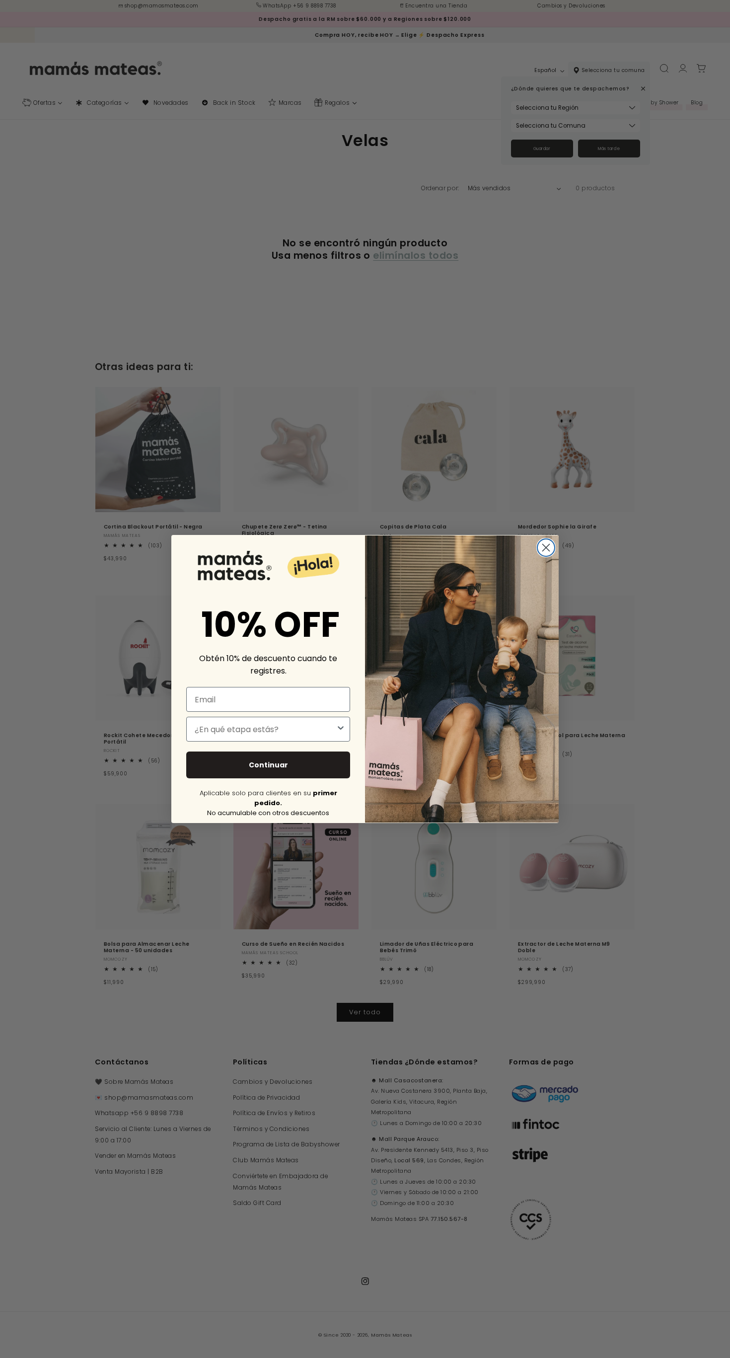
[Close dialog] (546, 547)
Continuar (268, 765)
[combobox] (265, 729)
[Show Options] (341, 729)
